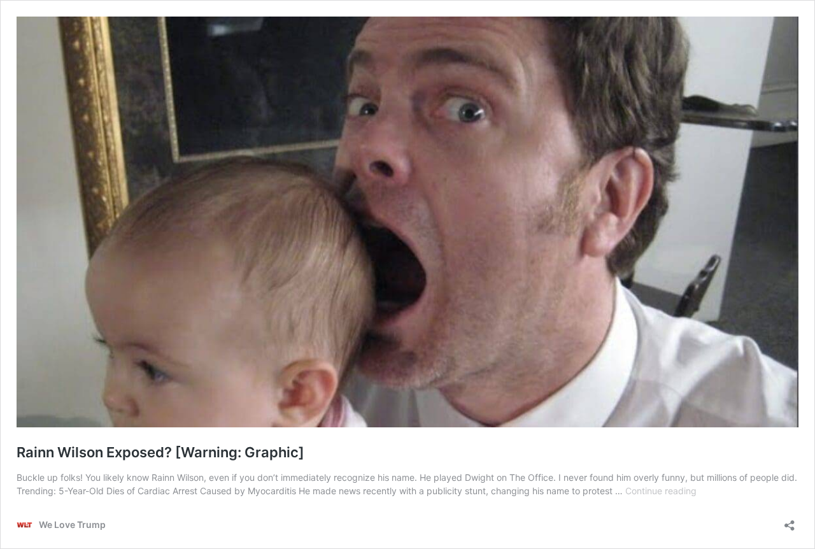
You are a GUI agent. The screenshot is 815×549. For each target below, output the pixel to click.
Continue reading (661, 490)
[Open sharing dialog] (789, 521)
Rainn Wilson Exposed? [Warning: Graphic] (160, 452)
